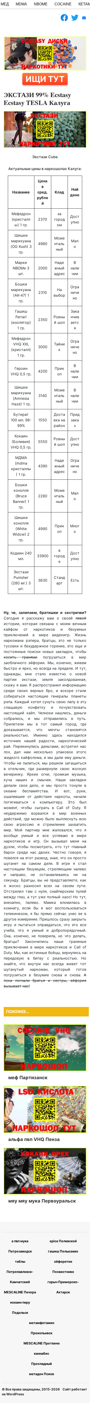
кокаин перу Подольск (20, 1307)
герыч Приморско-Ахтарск (63, 1287)
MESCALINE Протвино (42, 1343)
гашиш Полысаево (63, 1251)
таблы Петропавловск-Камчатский (19, 1271)
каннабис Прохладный (41, 1358)
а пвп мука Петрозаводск (20, 1246)
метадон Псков (41, 1374)
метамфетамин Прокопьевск (41, 1328)
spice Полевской (63, 1241)
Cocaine (63, 4)
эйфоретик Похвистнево (63, 1266)
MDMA (21, 4)
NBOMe (41, 4)
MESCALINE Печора (20, 1292)
